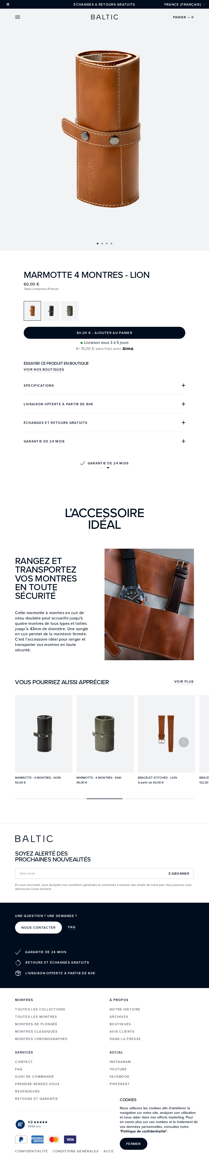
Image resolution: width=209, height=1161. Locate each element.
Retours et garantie (36, 1098)
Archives (119, 1016)
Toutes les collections (40, 1009)
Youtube (118, 1069)
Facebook (119, 1076)
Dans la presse (125, 1038)
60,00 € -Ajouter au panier (104, 332)
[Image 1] (97, 243)
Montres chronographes (41, 1038)
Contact (24, 1061)
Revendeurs (27, 1091)
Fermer (133, 1143)
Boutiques (120, 1024)
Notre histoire (125, 1009)
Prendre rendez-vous (37, 1084)
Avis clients (122, 1031)
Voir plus (184, 682)
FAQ (71, 927)
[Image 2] (102, 243)
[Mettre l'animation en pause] (8, 4)
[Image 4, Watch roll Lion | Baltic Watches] (111, 243)
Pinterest (120, 1084)
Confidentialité (31, 1151)
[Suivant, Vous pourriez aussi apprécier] (184, 742)
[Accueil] (104, 17)
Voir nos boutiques (44, 370)
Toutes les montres (36, 1016)
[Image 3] (106, 243)
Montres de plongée (36, 1024)
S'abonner (179, 873)
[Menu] (17, 17)
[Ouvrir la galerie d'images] (104, 125)
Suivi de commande (34, 1076)
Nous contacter (38, 927)
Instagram (120, 1061)
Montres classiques (36, 1031)
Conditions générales (76, 1151)
